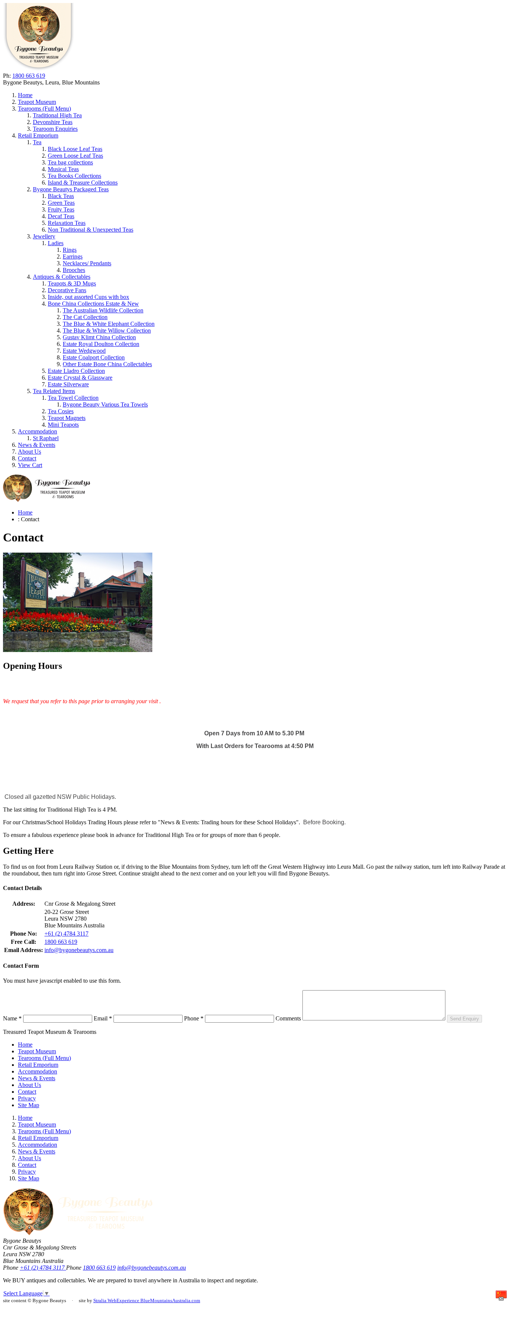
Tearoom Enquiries (55, 129)
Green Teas (61, 203)
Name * (12, 1018)
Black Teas (61, 196)
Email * (103, 1018)
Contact (27, 458)
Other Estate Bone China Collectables (107, 364)
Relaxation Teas (66, 223)
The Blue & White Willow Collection (107, 330)
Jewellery (44, 236)
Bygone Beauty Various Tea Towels (105, 404)
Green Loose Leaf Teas (75, 155)
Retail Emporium (38, 135)
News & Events (36, 445)
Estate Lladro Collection (76, 371)
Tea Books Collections (74, 176)
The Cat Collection (85, 317)
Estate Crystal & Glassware (80, 377)
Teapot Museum (37, 102)
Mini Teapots (63, 424)
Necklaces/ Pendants (87, 263)
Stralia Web (104, 1300)
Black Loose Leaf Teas (75, 149)
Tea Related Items (54, 391)
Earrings (73, 256)
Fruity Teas (61, 209)
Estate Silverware (68, 384)
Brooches (74, 270)
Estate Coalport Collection (94, 357)
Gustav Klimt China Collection (99, 337)
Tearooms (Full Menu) (44, 108)
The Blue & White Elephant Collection (109, 324)
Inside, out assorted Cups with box (88, 297)
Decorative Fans (67, 290)
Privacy (27, 1098)
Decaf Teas (61, 216)
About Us (29, 451)
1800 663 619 (28, 75)
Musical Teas (63, 169)
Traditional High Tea (57, 115)
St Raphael (46, 438)
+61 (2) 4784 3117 (66, 933)
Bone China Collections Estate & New (93, 303)
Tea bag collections (70, 162)
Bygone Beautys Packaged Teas (71, 189)
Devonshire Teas (52, 122)
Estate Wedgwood (84, 350)
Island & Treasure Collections (83, 182)
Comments (288, 1018)
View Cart (30, 465)
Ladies (55, 243)
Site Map (28, 1105)
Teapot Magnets (66, 418)
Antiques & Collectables (61, 277)
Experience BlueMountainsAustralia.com (158, 1300)
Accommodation (37, 431)
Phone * (193, 1018)
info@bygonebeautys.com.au (78, 950)
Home (25, 95)
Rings (70, 250)
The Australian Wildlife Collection (103, 310)
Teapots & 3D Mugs (72, 283)
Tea (37, 142)
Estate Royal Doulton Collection (101, 344)
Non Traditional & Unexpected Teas (90, 229)
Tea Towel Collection (73, 398)
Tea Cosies (61, 411)
